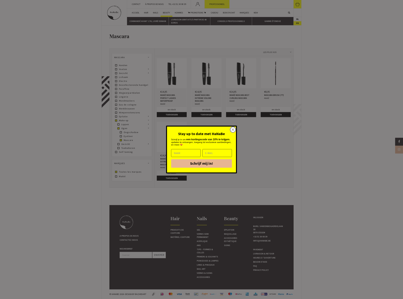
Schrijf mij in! (201, 163)
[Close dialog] (233, 129)
